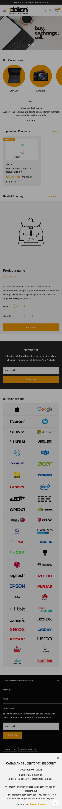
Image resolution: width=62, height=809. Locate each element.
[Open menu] (4, 10)
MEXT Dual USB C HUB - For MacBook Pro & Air (18, 170)
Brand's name (9, 277)
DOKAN (9, 165)
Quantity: (7, 316)
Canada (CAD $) (26, 749)
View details (53, 196)
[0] (56, 10)
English (7, 749)
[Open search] (44, 10)
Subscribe (31, 379)
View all (55, 131)
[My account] (50, 10)
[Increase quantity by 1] (32, 316)
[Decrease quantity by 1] (17, 316)
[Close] (58, 758)
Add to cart (31, 327)
